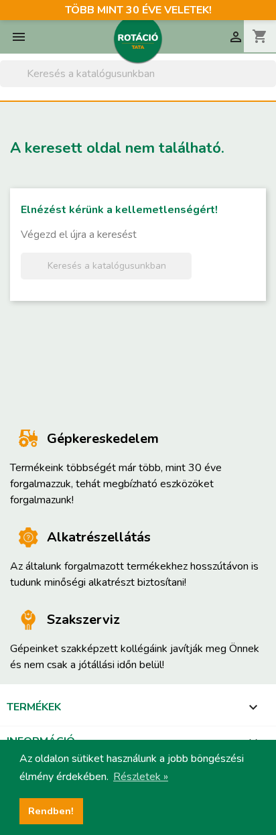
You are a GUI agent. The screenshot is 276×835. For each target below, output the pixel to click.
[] (271, 83)
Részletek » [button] (140, 776)
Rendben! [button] (51, 811)
